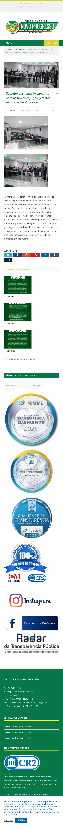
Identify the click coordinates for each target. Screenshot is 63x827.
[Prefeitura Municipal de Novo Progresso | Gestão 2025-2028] (31, 26)
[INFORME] (18, 285)
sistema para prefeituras (40, 776)
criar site (21, 776)
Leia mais (34, 812)
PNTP (16, 794)
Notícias (55, 110)
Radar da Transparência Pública (36, 794)
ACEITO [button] (21, 820)
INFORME (30, 6)
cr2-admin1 (12, 110)
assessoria (24, 780)
